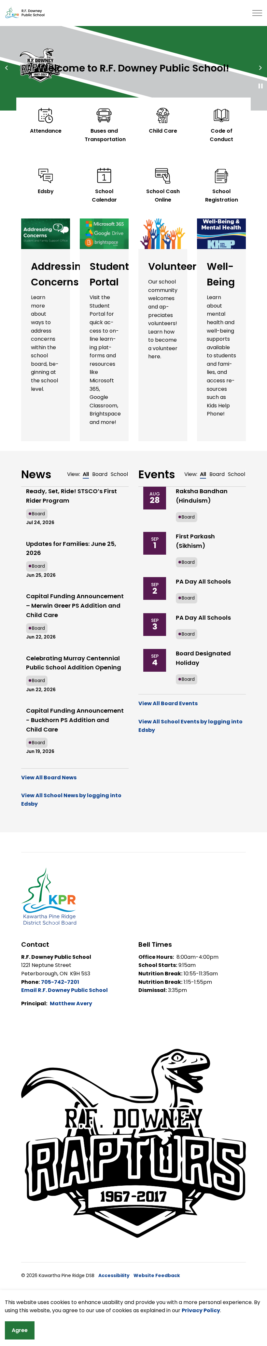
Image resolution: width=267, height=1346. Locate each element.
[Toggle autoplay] (260, 86)
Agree (20, 1330)
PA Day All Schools (203, 581)
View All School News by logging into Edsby (71, 800)
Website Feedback (157, 1275)
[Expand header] (257, 13)
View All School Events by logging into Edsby (190, 726)
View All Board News (49, 777)
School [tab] (119, 474)
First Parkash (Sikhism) (195, 541)
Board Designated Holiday (203, 658)
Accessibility (114, 1275)
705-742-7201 (60, 982)
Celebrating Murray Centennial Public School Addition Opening (73, 663)
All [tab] (86, 474)
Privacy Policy (201, 1310)
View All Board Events (168, 703)
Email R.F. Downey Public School (64, 990)
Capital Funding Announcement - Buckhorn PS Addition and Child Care (75, 719)
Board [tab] (99, 474)
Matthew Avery (71, 1003)
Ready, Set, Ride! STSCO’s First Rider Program (71, 496)
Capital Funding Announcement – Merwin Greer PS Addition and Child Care (75, 605)
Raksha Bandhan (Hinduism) (202, 496)
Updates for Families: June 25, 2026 (71, 548)
